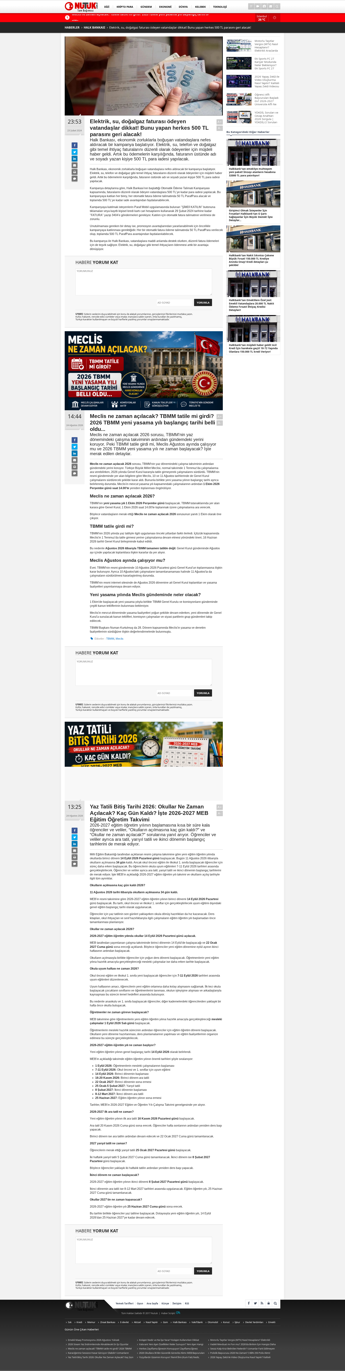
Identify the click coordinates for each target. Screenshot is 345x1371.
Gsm (165, 1322)
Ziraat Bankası (107, 1322)
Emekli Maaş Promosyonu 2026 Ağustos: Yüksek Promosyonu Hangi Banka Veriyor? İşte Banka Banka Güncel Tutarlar (97, 1340)
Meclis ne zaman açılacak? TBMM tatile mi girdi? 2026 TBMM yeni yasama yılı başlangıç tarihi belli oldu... (98, 1349)
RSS (187, 1303)
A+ (220, 121)
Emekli (271, 1322)
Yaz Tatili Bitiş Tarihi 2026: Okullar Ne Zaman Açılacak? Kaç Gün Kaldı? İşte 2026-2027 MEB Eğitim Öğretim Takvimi (99, 1357)
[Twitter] (74, 152)
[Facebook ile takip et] (248, 1303)
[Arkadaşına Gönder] (74, 165)
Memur (91, 1322)
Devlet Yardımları (254, 1322)
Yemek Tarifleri (125, 1303)
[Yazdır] (74, 172)
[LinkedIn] (74, 158)
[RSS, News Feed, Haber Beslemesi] (262, 1303)
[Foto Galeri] (264, 6)
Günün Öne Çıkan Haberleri (82, 1329)
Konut (226, 1322)
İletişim (176, 1303)
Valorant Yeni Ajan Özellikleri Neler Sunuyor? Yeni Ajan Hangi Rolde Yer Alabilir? (169, 1344)
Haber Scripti (168, 1313)
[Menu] (251, 6)
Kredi (79, 1322)
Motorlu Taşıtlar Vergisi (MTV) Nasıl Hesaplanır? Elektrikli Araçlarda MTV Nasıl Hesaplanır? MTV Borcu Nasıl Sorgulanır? (239, 1340)
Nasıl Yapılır (152, 1322)
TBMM (110, 638)
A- (220, 128)
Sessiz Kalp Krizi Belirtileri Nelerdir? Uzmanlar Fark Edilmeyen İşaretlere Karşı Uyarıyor (241, 1349)
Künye (165, 1303)
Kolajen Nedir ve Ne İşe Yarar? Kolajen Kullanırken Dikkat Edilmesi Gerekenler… (167, 1340)
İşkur (237, 1322)
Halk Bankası (180, 1322)
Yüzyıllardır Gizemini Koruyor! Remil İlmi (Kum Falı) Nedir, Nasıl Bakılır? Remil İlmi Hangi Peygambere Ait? (167, 1357)
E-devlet (124, 1322)
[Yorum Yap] (74, 178)
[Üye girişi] (268, 1303)
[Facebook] (74, 145)
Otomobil (213, 1322)
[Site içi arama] (277, 6)
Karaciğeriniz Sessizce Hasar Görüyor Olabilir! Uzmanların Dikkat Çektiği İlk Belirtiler (97, 1353)
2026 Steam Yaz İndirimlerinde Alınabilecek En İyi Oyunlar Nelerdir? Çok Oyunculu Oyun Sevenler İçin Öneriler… (96, 1344)
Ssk (70, 1322)
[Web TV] (258, 6)
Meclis (119, 638)
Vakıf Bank (197, 1322)
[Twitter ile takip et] (255, 1303)
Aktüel (137, 1322)
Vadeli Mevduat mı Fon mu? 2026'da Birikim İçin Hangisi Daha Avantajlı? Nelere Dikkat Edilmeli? (241, 1344)
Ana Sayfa (152, 1303)
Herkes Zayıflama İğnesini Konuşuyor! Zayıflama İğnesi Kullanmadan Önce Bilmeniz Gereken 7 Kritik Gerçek (167, 1349)
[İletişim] (271, 6)
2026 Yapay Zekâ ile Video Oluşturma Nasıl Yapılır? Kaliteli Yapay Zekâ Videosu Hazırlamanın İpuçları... (238, 1357)
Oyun (140, 1303)
